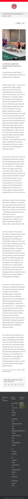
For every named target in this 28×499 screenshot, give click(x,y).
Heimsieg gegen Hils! (14, 483)
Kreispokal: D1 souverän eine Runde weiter (14, 409)
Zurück (18, 23)
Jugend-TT (9, 371)
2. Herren (23, 369)
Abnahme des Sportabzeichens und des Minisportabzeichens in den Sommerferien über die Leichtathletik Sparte (14, 432)
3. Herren (4, 371)
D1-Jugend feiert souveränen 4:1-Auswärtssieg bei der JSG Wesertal (14, 467)
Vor (23, 23)
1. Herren (18, 369)
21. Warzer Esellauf (14, 451)
